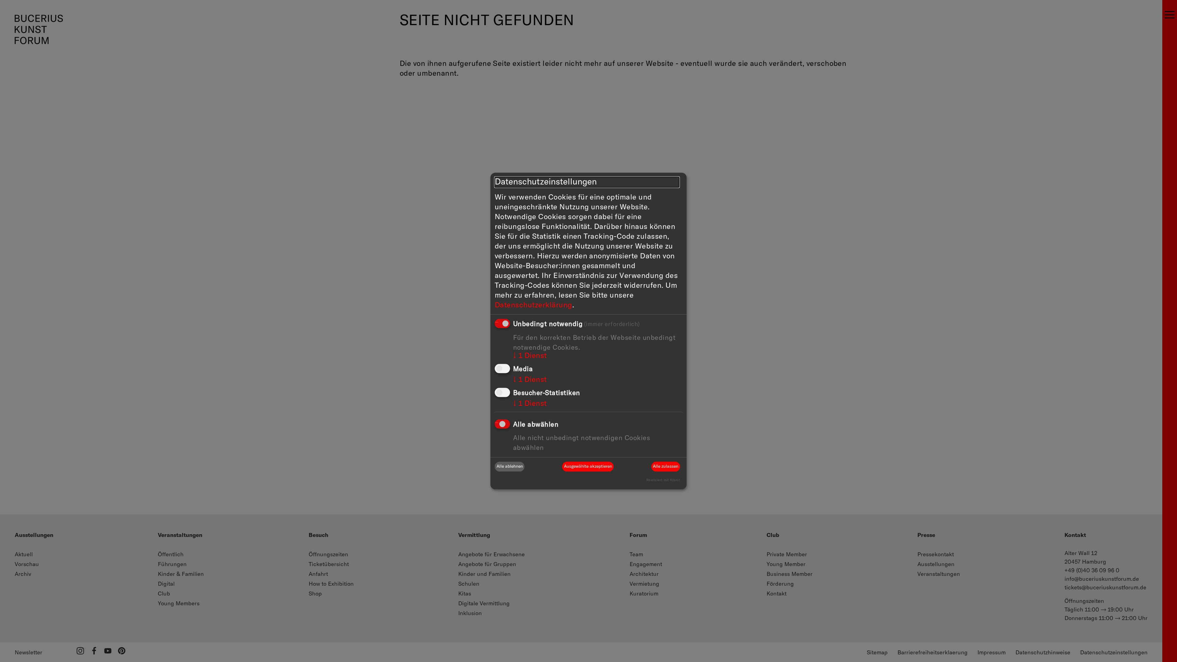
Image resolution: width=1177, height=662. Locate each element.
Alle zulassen (665, 466)
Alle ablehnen (510, 466)
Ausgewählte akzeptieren (588, 466)
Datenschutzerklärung (533, 305)
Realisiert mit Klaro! (663, 479)
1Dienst (530, 356)
